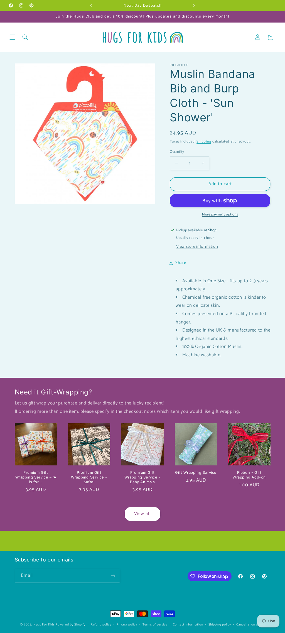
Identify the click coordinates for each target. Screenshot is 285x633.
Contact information (188, 624)
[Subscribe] (113, 575)
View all (142, 513)
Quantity (177, 151)
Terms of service (155, 624)
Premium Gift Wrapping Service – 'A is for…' (35, 477)
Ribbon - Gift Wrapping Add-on (249, 474)
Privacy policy (127, 624)
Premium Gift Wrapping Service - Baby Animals (142, 477)
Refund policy (101, 624)
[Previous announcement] (91, 5)
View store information (197, 246)
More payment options (220, 214)
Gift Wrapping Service (196, 472)
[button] (12, 37)
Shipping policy (219, 624)
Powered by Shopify (70, 624)
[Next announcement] (194, 5)
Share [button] (180, 262)
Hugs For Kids (44, 624)
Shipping (203, 141)
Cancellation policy (250, 624)
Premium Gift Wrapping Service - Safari (89, 477)
